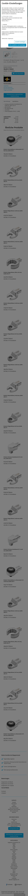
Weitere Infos (5, 20)
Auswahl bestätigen (20, 41)
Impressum (10, 38)
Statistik (5, 24)
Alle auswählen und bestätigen (17, 45)
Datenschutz (4, 38)
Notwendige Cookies (7, 16)
